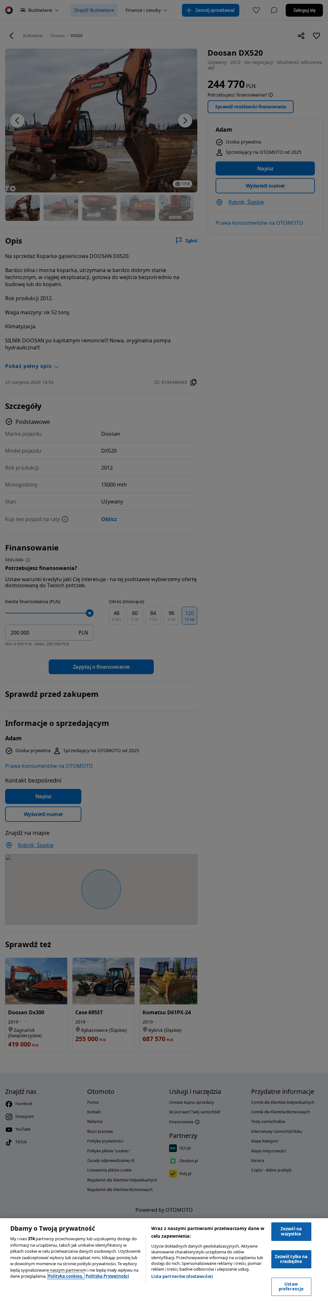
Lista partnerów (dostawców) (182, 1276)
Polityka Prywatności (107, 1276)
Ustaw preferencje (291, 1286)
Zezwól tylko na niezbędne (291, 1259)
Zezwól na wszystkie (291, 1231)
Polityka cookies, (66, 1276)
